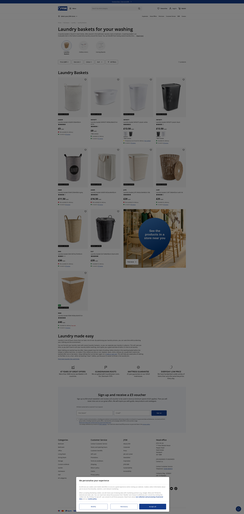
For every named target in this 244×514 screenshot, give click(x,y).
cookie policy (92, 499)
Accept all (152, 507)
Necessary (124, 507)
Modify (93, 507)
